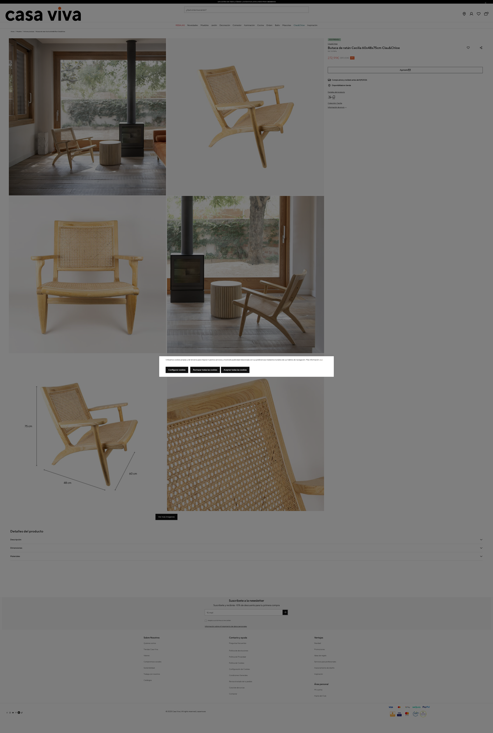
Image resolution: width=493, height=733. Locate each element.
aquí (321, 360)
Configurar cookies (177, 370)
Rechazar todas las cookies (205, 370)
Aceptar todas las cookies (235, 370)
